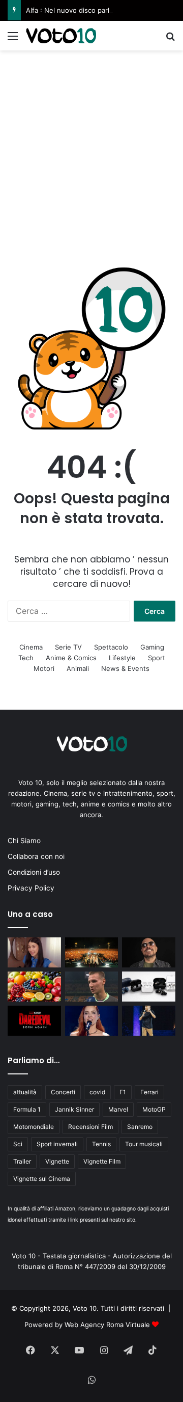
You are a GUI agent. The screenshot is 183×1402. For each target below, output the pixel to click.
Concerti (63, 1092)
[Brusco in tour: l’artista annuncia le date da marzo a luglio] (148, 952)
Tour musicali (144, 1144)
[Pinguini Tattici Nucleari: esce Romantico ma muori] (91, 952)
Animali (78, 668)
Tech (26, 658)
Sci (17, 1144)
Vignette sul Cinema (41, 1178)
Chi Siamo (24, 841)
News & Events (125, 668)
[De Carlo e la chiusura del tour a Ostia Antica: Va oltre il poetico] (148, 1021)
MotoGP (154, 1109)
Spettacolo (111, 647)
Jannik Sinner (74, 1109)
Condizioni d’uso (34, 872)
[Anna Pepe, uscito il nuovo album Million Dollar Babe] (34, 952)
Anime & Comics (71, 658)
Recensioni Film (90, 1126)
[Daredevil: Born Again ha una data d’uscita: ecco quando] (34, 1021)
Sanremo (139, 1126)
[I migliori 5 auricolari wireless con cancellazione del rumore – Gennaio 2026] (148, 987)
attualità (25, 1092)
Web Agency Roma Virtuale (107, 1324)
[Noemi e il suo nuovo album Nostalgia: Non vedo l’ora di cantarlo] (91, 1021)
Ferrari (149, 1092)
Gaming (152, 647)
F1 (122, 1092)
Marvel (118, 1109)
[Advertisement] (91, 147)
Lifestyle (122, 658)
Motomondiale (33, 1126)
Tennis (101, 1144)
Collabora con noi (36, 856)
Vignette (57, 1161)
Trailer (22, 1161)
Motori (44, 668)
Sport (156, 658)
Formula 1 (27, 1109)
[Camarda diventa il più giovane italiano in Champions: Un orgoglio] (91, 987)
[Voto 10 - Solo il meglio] (61, 35)
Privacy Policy (31, 888)
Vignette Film (101, 1161)
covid (97, 1092)
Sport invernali (57, 1144)
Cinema (31, 647)
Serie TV (68, 647)
